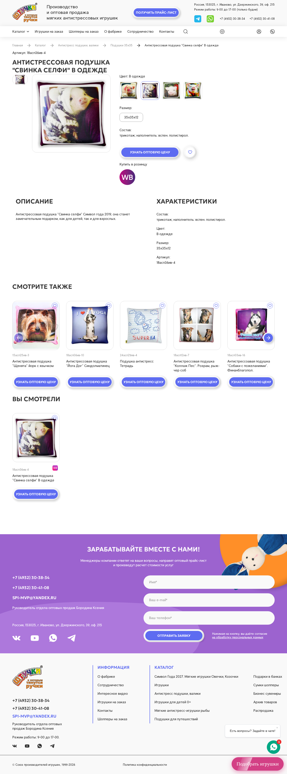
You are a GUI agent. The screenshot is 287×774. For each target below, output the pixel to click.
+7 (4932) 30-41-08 (262, 18)
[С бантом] (129, 90)
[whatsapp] (210, 18)
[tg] (198, 18)
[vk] (16, 638)
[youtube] (35, 638)
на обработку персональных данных (237, 637)
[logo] (24, 12)
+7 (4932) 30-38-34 (232, 18)
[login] (258, 31)
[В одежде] (150, 90)
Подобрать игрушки (258, 764)
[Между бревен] (171, 90)
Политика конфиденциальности (145, 764)
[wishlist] (221, 31)
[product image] (71, 113)
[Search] (185, 31)
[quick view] (36, 325)
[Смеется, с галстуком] (192, 90)
